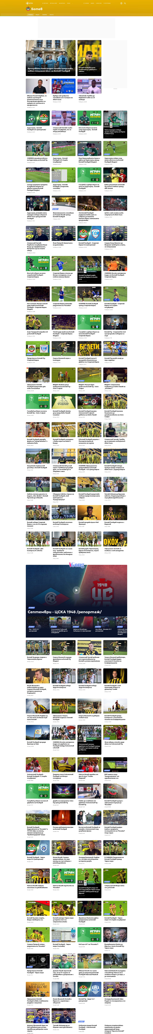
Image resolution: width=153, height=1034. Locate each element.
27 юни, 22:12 (108, 665)
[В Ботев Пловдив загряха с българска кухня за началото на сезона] (89, 429)
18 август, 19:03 (57, 101)
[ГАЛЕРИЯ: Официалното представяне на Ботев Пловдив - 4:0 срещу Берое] (89, 456)
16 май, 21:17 (30, 861)
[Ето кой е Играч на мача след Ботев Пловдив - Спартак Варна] (38, 263)
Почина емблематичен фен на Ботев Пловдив (63, 828)
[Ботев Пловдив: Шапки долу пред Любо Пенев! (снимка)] (64, 401)
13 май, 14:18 (56, 1005)
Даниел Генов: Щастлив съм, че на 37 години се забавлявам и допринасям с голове (63, 973)
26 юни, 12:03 (82, 689)
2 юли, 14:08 (30, 552)
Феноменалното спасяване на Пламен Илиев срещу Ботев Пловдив (63, 215)
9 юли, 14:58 (30, 500)
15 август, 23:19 (57, 133)
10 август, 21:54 (31, 336)
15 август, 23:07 (109, 136)
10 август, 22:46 (83, 307)
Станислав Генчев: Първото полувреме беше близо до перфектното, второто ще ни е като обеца (37, 246)
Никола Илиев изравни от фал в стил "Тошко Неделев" (88, 776)
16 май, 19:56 (108, 922)
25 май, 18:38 (56, 780)
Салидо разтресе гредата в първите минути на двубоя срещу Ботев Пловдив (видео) (37, 187)
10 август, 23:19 (108, 279)
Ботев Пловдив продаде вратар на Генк (36, 743)
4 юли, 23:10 (107, 500)
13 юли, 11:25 (30, 470)
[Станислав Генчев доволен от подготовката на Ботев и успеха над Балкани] (89, 647)
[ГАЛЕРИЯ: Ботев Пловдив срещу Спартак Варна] (89, 293)
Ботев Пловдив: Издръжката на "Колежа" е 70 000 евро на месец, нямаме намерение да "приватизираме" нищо (37, 831)
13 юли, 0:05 (56, 473)
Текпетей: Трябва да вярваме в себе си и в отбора (87, 97)
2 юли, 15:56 (107, 526)
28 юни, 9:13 (56, 663)
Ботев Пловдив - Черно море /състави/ (62, 945)
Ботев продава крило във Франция (89, 523)
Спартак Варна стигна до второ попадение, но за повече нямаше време (63, 275)
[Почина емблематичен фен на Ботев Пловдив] (64, 817)
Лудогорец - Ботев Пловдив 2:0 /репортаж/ (36, 129)
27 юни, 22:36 (82, 663)
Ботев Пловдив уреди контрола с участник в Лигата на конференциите (115, 717)
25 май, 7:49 (82, 806)
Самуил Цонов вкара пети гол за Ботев (114, 886)
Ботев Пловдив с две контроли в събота (35, 549)
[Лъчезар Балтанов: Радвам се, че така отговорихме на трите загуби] (89, 847)
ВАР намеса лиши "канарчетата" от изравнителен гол (112, 776)
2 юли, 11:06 (55, 558)
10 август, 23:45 (31, 252)
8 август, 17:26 (56, 362)
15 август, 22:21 (31, 162)
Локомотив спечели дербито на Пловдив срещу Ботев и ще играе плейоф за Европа (89, 747)
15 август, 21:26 (31, 192)
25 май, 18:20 (108, 780)
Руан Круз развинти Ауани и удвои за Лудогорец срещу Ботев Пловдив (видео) (89, 160)
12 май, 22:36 (108, 1005)
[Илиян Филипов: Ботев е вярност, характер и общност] (64, 989)
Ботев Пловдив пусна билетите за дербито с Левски (88, 69)
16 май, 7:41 (107, 950)
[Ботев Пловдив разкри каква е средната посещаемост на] (115, 817)
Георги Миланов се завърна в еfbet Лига (89, 716)
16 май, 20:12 (82, 924)
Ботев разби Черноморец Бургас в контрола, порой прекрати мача (89, 550)
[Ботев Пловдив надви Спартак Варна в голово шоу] (89, 263)
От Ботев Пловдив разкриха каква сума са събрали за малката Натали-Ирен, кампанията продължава (89, 216)
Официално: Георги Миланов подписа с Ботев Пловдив (63, 717)
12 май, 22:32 (30, 1033)
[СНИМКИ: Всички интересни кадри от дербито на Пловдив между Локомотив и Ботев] (64, 732)
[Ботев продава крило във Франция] (89, 512)
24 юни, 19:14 (56, 721)
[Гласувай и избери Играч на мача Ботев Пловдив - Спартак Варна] (89, 322)
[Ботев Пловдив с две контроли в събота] (38, 539)
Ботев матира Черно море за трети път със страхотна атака (63, 920)
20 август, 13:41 (83, 73)
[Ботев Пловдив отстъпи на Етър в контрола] (64, 512)
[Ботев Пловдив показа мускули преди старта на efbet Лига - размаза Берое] (115, 456)
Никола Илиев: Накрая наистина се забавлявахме (37, 886)
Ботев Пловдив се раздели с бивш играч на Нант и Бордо (63, 441)
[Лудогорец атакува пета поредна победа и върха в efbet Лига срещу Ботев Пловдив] (38, 203)
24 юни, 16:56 (82, 720)
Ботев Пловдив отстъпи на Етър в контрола (62, 523)
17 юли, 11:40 (108, 419)
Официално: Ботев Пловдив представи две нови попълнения (36, 386)
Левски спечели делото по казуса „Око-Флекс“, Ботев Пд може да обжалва (37, 496)
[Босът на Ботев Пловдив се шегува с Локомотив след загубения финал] (89, 817)
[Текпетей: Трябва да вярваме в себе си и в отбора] (89, 86)
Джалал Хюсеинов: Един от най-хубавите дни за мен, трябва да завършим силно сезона (37, 1028)
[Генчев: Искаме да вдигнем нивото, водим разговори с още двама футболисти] (115, 484)
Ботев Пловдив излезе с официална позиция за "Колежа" (114, 802)
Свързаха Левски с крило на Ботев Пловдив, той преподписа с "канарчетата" (63, 497)
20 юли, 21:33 (30, 415)
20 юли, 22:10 (56, 390)
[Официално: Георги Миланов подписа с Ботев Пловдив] (64, 706)
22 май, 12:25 (30, 837)
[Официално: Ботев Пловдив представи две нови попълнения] (38, 375)
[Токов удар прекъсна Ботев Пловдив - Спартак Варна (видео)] (64, 322)
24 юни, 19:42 (30, 721)
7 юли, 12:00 (82, 500)
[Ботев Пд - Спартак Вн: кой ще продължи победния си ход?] (115, 322)
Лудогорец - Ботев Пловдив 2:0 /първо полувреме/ (60, 160)
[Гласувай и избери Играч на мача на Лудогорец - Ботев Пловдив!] (89, 174)
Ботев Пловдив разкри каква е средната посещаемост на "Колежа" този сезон (115, 830)
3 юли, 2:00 (81, 526)
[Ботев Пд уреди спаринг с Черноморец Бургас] (38, 647)
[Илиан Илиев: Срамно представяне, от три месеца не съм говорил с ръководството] (64, 847)
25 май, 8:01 (56, 805)
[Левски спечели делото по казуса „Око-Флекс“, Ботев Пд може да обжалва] (38, 484)
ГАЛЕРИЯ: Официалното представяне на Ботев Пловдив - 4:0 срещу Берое (89, 467)
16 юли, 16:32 (56, 445)
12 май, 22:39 (82, 1003)
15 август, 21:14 (56, 190)
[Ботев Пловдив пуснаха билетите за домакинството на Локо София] (115, 401)
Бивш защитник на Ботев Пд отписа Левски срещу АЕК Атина (115, 186)
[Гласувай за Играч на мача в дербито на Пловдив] (38, 791)
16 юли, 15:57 (82, 445)
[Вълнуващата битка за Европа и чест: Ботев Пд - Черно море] (115, 934)
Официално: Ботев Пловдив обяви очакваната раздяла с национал (37, 1001)
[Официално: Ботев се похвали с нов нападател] (115, 539)
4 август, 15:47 (82, 364)
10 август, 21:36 (57, 338)
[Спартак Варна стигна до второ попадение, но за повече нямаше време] (64, 263)
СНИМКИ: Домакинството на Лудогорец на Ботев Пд (37, 159)
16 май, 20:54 (56, 889)
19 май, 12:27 (108, 835)
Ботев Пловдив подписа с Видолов (114, 523)
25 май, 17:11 (30, 805)
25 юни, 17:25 (108, 691)
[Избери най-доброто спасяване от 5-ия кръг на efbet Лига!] (64, 86)
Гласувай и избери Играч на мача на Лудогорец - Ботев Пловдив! (89, 186)
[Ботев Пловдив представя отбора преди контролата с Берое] (89, 484)
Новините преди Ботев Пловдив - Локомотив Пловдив (88, 1027)
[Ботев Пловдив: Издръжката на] (38, 817)
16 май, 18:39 (82, 946)
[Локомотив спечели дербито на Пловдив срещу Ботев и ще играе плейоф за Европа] (89, 732)
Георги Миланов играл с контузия (62, 359)
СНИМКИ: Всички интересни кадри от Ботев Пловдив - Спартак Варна (115, 275)
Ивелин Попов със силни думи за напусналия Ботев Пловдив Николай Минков (89, 972)
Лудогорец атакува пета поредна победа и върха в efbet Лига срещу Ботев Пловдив (37, 215)
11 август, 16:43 (82, 222)
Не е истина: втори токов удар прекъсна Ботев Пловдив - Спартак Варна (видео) (37, 306)
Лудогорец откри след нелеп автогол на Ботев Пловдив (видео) (114, 160)
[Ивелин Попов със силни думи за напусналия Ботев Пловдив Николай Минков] (89, 961)
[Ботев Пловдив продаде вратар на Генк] (38, 732)
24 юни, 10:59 (30, 746)
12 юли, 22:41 (108, 471)
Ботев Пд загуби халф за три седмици (114, 359)
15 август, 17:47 (108, 190)
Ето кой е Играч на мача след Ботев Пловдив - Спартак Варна (36, 275)
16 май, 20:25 (30, 922)
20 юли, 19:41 (56, 417)
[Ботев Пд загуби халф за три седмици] (115, 348)
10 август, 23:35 (83, 247)
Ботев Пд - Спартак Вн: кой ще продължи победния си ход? (115, 334)
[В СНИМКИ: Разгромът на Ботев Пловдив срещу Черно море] (115, 847)
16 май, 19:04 (56, 948)
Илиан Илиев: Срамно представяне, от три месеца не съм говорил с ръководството (62, 860)
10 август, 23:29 (31, 279)
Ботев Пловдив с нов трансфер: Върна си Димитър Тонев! (113, 687)
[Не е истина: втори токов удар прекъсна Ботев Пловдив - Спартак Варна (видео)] (38, 293)
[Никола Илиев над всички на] (64, 875)
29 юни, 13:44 (30, 661)
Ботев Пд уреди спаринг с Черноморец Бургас (37, 658)
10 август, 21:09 (83, 338)
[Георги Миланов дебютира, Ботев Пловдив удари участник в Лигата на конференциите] (115, 647)
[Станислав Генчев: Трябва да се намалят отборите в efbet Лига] (115, 429)
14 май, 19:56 (56, 978)
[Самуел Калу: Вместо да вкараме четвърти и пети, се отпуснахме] (115, 233)
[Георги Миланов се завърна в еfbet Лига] (89, 706)
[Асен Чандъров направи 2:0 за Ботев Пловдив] (38, 322)
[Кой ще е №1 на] (89, 934)
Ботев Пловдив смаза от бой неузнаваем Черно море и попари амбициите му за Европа (89, 890)
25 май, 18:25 (82, 780)
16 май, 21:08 (108, 863)
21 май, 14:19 (82, 833)
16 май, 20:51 (82, 895)
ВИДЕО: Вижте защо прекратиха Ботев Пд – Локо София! (62, 386)
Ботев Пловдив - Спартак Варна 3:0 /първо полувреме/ (115, 305)
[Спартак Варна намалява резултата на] (64, 293)
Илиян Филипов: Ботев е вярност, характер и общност (62, 1001)
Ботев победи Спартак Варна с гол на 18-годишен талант (37, 524)
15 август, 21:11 (82, 190)
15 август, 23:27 (31, 132)
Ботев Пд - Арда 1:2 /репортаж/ (87, 1000)
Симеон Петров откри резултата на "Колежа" (36, 945)
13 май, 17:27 (30, 1005)
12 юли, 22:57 (82, 471)
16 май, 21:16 (56, 865)
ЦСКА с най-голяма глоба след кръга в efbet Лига (114, 214)
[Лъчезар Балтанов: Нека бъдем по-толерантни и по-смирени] (115, 989)
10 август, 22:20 (109, 309)
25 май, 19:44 (82, 752)
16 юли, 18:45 (30, 445)
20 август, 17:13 (32, 73)
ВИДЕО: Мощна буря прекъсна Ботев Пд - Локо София (89, 386)
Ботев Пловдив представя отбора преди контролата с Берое (89, 496)
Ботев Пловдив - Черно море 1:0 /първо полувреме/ (115, 919)
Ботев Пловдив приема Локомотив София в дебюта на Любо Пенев (88, 413)
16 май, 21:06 (30, 889)
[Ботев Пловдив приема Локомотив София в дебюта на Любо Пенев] (89, 401)
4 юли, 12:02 (56, 526)
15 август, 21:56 (82, 164)
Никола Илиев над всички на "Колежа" (63, 886)
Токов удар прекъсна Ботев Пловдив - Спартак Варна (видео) (63, 334)
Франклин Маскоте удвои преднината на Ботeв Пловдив (88, 920)
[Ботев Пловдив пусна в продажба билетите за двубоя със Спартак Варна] (89, 348)
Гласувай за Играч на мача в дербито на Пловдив (37, 802)
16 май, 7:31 (30, 975)
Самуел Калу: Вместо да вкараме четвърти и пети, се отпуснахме (115, 245)
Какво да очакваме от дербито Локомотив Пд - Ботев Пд (88, 802)
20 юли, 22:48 (30, 390)
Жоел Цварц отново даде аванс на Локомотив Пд (114, 743)
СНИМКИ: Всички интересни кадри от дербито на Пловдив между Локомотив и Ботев (63, 745)
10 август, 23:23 (57, 279)
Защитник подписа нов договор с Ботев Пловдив (37, 467)
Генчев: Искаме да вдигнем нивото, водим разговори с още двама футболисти (115, 496)
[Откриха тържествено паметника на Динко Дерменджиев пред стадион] (115, 1015)
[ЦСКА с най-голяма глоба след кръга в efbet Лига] (115, 203)
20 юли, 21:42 (108, 390)
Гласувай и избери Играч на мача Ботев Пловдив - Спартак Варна (89, 334)
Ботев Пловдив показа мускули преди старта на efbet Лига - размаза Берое (115, 467)
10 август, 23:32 (109, 249)
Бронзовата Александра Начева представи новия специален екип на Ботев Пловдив (50, 69)
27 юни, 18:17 (30, 695)
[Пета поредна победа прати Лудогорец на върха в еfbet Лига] (115, 118)
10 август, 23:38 (57, 247)
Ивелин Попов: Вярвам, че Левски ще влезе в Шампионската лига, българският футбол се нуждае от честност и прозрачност (37, 100)
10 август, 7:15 (108, 338)
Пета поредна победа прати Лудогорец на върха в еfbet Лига (115, 132)
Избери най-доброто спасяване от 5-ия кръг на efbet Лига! (63, 97)
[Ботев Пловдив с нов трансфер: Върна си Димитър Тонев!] (115, 675)
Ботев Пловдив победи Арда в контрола (62, 686)
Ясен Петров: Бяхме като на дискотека (63, 244)
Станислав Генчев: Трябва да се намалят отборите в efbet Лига (115, 441)
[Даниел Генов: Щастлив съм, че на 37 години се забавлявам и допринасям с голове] (64, 961)
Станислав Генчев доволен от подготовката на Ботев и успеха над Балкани (89, 659)
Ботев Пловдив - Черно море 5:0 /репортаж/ (36, 858)
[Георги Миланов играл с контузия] (64, 348)
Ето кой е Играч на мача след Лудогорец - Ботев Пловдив (88, 129)
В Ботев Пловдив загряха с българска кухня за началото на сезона (89, 441)
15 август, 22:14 (57, 164)
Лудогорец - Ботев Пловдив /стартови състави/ (61, 186)
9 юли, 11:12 (55, 502)
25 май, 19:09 (108, 746)
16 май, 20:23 (56, 924)
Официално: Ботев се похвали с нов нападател (114, 549)
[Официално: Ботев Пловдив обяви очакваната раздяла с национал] (38, 989)
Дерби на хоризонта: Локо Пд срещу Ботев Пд (63, 802)
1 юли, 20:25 (81, 554)
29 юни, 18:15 (108, 552)
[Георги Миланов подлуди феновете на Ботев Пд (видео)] (64, 647)
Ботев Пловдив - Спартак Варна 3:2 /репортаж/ (89, 244)
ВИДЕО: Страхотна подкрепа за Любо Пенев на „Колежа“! (115, 386)
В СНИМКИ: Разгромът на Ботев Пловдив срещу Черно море (114, 859)
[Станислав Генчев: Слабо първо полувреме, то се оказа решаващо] (64, 118)
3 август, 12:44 (108, 362)
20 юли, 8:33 (82, 417)
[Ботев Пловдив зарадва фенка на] (38, 429)
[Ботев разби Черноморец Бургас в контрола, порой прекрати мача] (89, 539)
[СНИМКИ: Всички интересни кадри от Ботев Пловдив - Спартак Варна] (115, 263)
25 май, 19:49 (56, 750)
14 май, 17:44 (82, 976)
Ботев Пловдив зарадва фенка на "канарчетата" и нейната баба (37, 441)
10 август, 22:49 (57, 307)
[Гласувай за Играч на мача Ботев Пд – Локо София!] (38, 401)
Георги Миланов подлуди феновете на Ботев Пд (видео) (62, 659)
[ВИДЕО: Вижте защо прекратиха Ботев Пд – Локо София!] (64, 375)
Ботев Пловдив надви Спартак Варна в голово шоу (88, 277)
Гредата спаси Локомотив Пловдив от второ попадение (63, 776)
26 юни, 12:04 (56, 689)
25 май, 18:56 (30, 780)
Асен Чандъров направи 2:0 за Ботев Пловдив (37, 333)
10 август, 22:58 (31, 311)
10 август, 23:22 (83, 281)
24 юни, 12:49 (108, 721)
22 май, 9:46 (56, 831)
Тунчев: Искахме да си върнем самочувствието (62, 1026)
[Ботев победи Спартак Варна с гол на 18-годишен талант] (38, 512)
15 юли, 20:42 (108, 445)
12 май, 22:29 (56, 1029)
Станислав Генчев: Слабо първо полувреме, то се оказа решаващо (62, 129)
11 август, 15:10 (108, 217)
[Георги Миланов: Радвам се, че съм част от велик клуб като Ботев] (38, 706)
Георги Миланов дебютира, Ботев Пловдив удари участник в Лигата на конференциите (115, 660)
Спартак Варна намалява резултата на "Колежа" (62, 304)
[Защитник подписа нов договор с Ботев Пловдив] (38, 456)
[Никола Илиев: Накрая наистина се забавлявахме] (38, 875)
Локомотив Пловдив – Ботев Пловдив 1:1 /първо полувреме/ (37, 776)
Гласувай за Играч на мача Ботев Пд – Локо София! (37, 412)
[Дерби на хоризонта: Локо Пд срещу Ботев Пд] (64, 791)
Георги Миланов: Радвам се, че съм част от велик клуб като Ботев (37, 717)
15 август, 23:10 (83, 133)
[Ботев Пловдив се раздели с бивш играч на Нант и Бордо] (64, 429)
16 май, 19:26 (30, 948)
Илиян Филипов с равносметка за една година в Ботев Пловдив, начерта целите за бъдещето (36, 689)
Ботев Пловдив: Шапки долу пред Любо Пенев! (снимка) (62, 413)
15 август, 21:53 (108, 164)
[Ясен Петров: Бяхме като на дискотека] (64, 233)
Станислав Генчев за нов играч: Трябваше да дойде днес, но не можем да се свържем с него (63, 468)
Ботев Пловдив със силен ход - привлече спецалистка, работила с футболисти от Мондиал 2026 (63, 552)
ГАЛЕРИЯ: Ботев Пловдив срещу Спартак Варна (88, 304)
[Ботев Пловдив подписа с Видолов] (115, 512)
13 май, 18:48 (108, 978)
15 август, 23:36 (83, 101)
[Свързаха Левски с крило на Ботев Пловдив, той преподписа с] (64, 484)
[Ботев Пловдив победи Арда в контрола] (64, 675)
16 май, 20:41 (108, 889)
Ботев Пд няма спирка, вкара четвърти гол (35, 919)
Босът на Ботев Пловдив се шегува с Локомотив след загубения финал (89, 829)
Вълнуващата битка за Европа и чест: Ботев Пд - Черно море (115, 946)
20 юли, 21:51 (82, 390)
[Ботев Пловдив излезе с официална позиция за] (115, 791)
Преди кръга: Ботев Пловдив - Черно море (35, 971)
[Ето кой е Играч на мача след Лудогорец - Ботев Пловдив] (89, 118)
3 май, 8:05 (81, 1031)
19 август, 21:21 (31, 107)
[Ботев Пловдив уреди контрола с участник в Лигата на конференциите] (115, 706)
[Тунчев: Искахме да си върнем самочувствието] (64, 1015)
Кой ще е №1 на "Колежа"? (88, 944)
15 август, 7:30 (31, 220)
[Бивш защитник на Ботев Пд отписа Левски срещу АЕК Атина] (115, 174)
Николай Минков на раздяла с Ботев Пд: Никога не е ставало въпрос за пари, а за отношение (115, 973)
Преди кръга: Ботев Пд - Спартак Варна (36, 359)
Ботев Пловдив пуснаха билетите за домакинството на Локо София (114, 414)
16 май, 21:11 (81, 863)
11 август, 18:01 (56, 219)
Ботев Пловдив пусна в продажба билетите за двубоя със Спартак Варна (89, 360)
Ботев (36, 9)
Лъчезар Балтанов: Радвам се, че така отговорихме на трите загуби (89, 859)
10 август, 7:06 (31, 362)
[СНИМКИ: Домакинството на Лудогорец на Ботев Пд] (38, 148)
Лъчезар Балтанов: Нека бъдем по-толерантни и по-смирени (115, 1001)
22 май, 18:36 (108, 806)
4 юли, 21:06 (30, 528)
